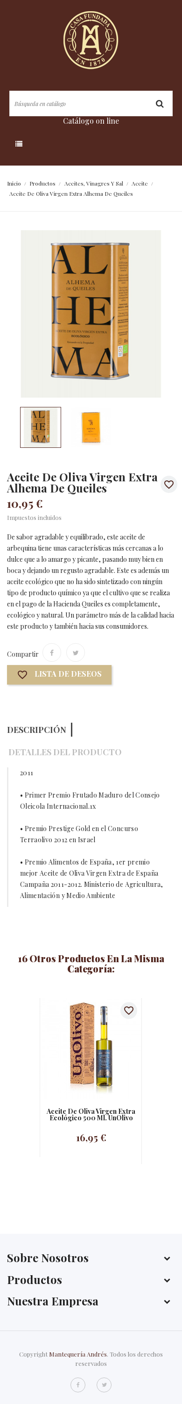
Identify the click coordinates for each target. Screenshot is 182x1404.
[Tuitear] (75, 652)
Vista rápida (82, 1048)
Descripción (36, 729)
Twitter (104, 1384)
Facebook (77, 1384)
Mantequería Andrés (78, 1354)
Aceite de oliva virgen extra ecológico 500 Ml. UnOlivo (91, 1114)
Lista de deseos (59, 675)
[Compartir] (51, 652)
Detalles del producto (65, 752)
